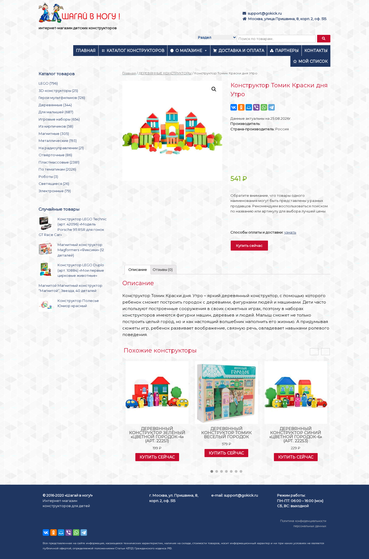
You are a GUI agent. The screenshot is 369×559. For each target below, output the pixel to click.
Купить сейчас (249, 245)
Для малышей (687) (56, 112)
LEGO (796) (48, 83)
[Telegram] (271, 107)
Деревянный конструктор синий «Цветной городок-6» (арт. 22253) (295, 434)
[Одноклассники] (241, 107)
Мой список (313, 61)
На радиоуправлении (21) (61, 148)
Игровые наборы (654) (59, 119)
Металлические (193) (58, 140)
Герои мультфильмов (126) (62, 97)
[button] (211, 471)
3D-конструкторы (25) (58, 90)
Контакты (316, 50)
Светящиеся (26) (54, 183)
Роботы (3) (48, 176)
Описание (137, 269)
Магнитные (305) (54, 133)
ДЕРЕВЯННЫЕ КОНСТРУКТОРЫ (165, 73)
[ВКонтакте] (233, 107)
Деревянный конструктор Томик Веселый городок (226, 432)
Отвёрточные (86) (55, 155)
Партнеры (287, 50)
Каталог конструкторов (136, 50)
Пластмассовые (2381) (59, 162)
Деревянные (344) (55, 105)
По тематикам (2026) (57, 169)
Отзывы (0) (163, 269)
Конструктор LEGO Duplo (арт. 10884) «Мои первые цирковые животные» (81, 270)
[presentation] (314, 351)
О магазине (189, 50)
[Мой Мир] (249, 107)
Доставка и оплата (241, 50)
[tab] (138, 269)
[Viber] (256, 107)
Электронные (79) (55, 191)
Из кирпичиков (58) (56, 126)
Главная (86, 50)
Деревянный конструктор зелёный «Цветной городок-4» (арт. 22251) (157, 434)
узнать (290, 232)
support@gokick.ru (265, 13)
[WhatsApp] (264, 107)
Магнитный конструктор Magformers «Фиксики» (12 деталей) (81, 249)
